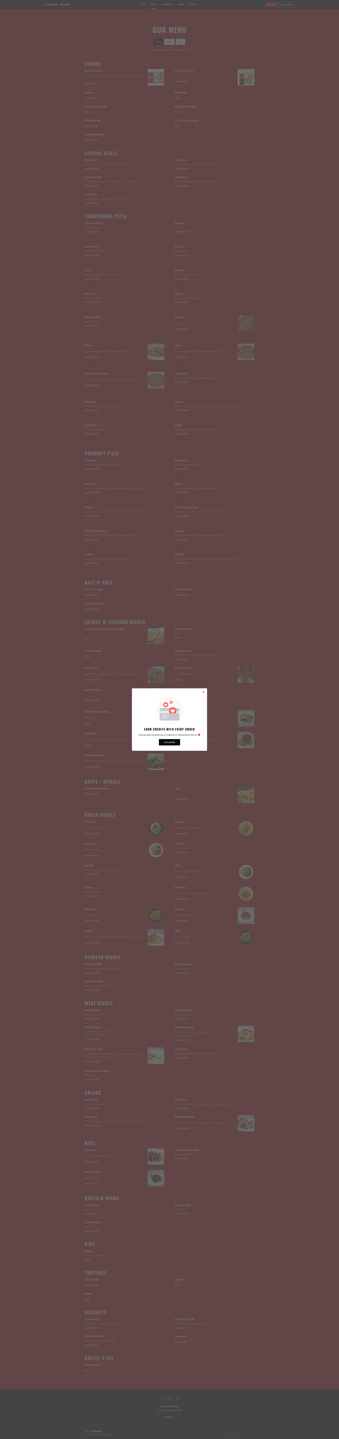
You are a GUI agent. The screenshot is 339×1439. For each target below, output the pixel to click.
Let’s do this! (169, 742)
